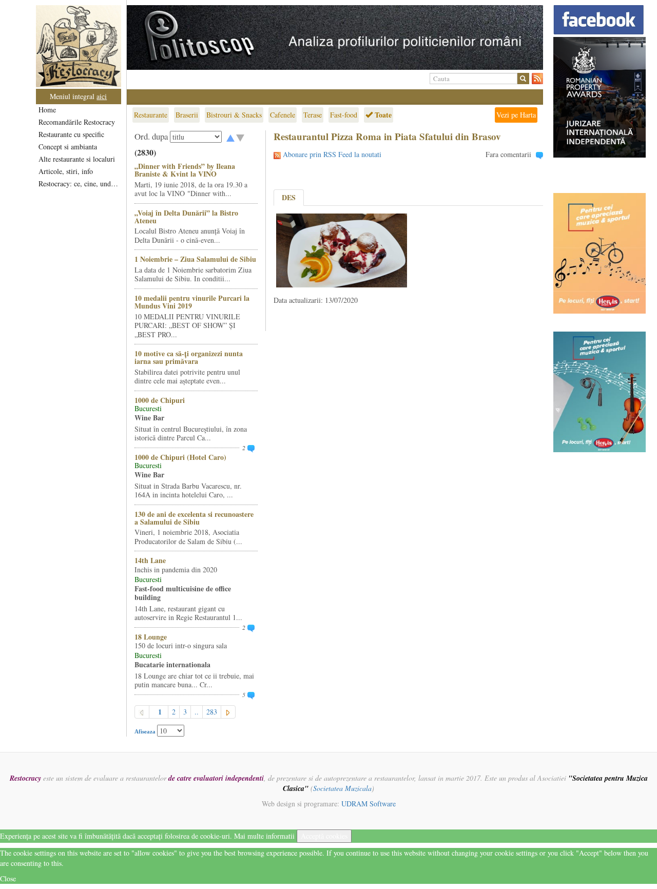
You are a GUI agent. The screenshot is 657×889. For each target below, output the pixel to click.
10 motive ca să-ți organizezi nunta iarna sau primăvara (188, 357)
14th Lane (150, 560)
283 (211, 712)
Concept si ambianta (67, 146)
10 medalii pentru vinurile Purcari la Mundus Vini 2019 (191, 302)
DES (289, 197)
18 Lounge (150, 636)
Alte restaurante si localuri (76, 159)
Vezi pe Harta (516, 115)
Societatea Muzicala (342, 788)
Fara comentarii (508, 154)
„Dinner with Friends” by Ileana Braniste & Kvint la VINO (184, 170)
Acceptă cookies (324, 836)
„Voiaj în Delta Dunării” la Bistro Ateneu (186, 216)
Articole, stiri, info (65, 171)
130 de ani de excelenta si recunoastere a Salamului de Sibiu (194, 518)
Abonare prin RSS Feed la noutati (332, 154)
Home (47, 109)
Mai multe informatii (264, 836)
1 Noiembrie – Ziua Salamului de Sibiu (195, 259)
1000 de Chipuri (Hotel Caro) (180, 457)
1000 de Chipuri (159, 400)
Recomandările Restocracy (76, 122)
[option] (335, 37)
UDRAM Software (368, 803)
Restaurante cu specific (71, 134)
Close (8, 878)
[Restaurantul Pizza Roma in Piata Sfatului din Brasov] (342, 249)
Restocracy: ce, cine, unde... (79, 183)
